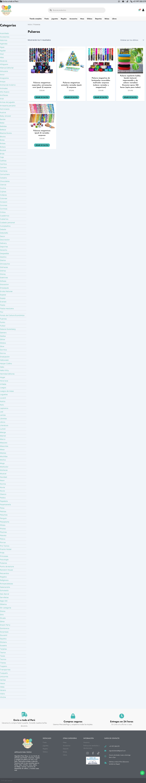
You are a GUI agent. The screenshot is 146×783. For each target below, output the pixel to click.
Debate (3, 229)
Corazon (3, 202)
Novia (2, 487)
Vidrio (2, 694)
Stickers (3, 642)
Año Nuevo (4, 92)
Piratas (3, 529)
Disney (3, 274)
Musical (3, 474)
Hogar (2, 377)
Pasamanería (5, 504)
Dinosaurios (5, 264)
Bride (2, 154)
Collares (3, 195)
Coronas (3, 205)
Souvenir (3, 635)
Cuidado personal (7, 223)
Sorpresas (4, 632)
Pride (2, 553)
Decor (2, 236)
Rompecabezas (6, 584)
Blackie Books (6, 133)
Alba (2, 57)
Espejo (3, 298)
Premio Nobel (5, 549)
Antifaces (4, 95)
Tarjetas (3, 649)
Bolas (2, 140)
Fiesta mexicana (7, 308)
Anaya (2, 82)
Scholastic (4, 590)
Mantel (3, 436)
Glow (2, 346)
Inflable (3, 384)
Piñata (2, 525)
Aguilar (3, 51)
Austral (3, 112)
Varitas (3, 680)
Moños (3, 460)
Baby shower (5, 116)
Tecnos (3, 659)
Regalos (64, 19)
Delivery (3, 243)
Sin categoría (5, 608)
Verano (3, 690)
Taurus (3, 652)
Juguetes (55, 19)
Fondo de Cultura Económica (12, 315)
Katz (2, 405)
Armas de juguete (7, 102)
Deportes (98, 19)
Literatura (4, 425)
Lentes (3, 415)
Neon (2, 480)
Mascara (3, 443)
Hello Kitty (4, 370)
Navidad (3, 477)
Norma (3, 484)
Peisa (2, 508)
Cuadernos (4, 216)
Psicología (4, 560)
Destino (3, 257)
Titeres (3, 663)
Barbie (2, 119)
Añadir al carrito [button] (42, 97)
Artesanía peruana (7, 106)
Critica (2, 212)
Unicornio (4, 677)
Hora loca (4, 381)
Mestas (3, 453)
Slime (2, 621)
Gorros (3, 353)
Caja (2, 157)
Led (1, 412)
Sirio (2, 615)
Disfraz (3, 271)
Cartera (3, 167)
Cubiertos (4, 219)
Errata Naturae (6, 291)
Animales (4, 88)
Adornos (3, 40)
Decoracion (5, 240)
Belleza (3, 130)
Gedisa (3, 336)
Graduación (5, 357)
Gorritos (3, 350)
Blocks (3, 137)
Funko (2, 322)
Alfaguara (4, 64)
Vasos (2, 683)
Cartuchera (5, 174)
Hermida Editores (7, 374)
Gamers (3, 333)
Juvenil (3, 398)
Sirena (2, 611)
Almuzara (4, 71)
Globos (89, 19)
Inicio (30, 24)
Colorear (3, 198)
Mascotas (4, 446)
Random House (6, 570)
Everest (3, 302)
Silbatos (3, 604)
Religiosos (4, 580)
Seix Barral (4, 594)
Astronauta (4, 109)
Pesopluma (4, 522)
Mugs (2, 463)
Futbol (2, 326)
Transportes (5, 670)
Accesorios (73, 19)
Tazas (2, 656)
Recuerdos (4, 573)
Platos (2, 539)
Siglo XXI (3, 601)
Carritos (3, 164)
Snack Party (5, 625)
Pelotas (3, 511)
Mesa (82, 19)
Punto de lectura (7, 566)
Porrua (3, 542)
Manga (3, 432)
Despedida (4, 253)
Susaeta (3, 645)
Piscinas (3, 532)
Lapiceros (4, 408)
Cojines (3, 192)
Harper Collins (6, 363)
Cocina (3, 188)
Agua (2, 47)
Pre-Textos (4, 546)
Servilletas (4, 597)
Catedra (3, 178)
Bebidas (3, 126)
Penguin (3, 518)
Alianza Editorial (6, 68)
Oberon (3, 494)
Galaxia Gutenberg (7, 329)
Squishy (3, 639)
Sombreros (4, 628)
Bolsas (107, 19)
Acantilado (4, 33)
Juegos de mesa (7, 391)
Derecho (3, 250)
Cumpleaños (5, 226)
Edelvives (4, 278)
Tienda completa (36, 19)
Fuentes (3, 319)
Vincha (3, 697)
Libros (114, 19)
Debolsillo (4, 233)
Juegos (3, 388)
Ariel (2, 99)
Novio (2, 491)
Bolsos (3, 147)
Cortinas (3, 209)
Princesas (4, 556)
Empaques (4, 288)
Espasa (3, 295)
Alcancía (3, 61)
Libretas (3, 419)
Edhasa (3, 281)
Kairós (2, 401)
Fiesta (46, 19)
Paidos (3, 498)
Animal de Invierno (8, 85)
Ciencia (3, 185)
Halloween (4, 360)
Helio (2, 367)
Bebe (2, 123)
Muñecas (4, 470)
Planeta (3, 535)
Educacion (4, 284)
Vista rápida (42, 71)
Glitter (2, 339)
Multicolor (4, 467)
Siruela (3, 618)
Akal (2, 54)
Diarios (3, 260)
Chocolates (5, 181)
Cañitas (3, 161)
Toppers (3, 666)
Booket (3, 150)
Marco (2, 439)
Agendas (3, 44)
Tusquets (4, 673)
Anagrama (4, 78)
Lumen (3, 429)
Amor (2, 75)
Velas (2, 687)
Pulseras (3, 563)
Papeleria (4, 501)
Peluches (3, 515)
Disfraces (4, 267)
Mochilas (3, 456)
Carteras (3, 171)
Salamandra (5, 587)
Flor (1, 312)
